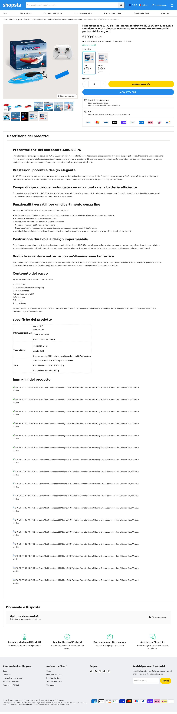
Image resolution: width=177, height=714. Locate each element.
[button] (138, 5)
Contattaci (165, 13)
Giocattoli (27, 19)
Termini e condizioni (11, 681)
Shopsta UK (55, 705)
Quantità (85, 79)
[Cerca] (121, 5)
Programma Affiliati (11, 685)
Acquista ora (128, 92)
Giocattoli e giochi (15, 19)
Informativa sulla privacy (13, 678)
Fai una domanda (158, 617)
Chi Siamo (7, 674)
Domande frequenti (54, 674)
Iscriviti (165, 680)
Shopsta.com (64, 705)
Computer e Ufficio (52, 13)
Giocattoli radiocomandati (42, 19)
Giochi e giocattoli (82, 13)
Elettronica (25, 13)
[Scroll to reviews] (128, 34)
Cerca (48, 671)
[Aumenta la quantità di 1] (103, 84)
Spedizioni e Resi (141, 13)
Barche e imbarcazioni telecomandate (68, 19)
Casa (5, 13)
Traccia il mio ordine (112, 13)
